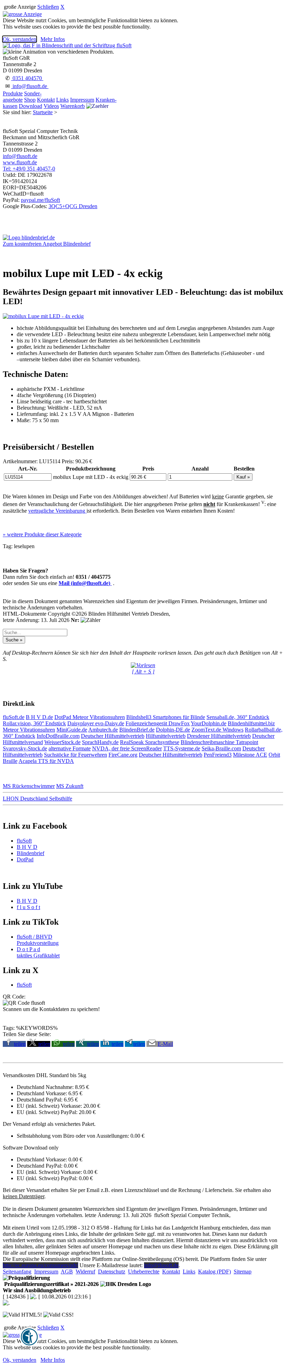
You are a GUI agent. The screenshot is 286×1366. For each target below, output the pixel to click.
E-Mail (165, 1044)
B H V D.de (39, 717)
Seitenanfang (17, 1271)
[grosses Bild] (43, 316)
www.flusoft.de (20, 162)
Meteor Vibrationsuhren (99, 717)
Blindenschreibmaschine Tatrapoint (219, 742)
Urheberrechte (143, 1271)
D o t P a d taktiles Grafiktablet (38, 952)
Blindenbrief (30, 853)
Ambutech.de (103, 730)
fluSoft (24, 841)
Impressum (82, 100)
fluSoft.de (13, 717)
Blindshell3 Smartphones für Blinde (165, 717)
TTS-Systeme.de (181, 748)
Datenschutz (111, 1271)
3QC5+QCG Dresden (72, 206)
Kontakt (46, 100)
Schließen (48, 7)
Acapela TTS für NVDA (46, 761)
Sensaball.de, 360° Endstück (237, 717)
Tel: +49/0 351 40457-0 (29, 169)
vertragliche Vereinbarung (57, 511)
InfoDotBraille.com (58, 736)
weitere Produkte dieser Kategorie (42, 534)
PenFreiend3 (218, 755)
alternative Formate (69, 748)
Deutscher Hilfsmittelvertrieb (112, 736)
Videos (51, 106)
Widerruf (85, 1271)
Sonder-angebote (22, 96)
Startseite (43, 112)
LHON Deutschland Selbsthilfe (37, 799)
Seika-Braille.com (221, 748)
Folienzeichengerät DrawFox (158, 723)
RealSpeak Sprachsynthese (149, 742)
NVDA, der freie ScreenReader (127, 748)
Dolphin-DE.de (173, 730)
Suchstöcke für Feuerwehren (75, 755)
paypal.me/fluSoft (40, 200)
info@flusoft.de (29, 86)
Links (62, 100)
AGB (67, 1271)
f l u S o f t (28, 907)
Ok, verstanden (19, 39)
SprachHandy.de (100, 742)
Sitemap (242, 1271)
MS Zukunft (69, 786)
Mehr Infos (52, 39)
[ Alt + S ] (143, 671)
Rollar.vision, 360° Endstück (34, 723)
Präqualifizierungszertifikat (51, 1284)
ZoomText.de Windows (217, 730)
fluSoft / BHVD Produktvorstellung (38, 940)
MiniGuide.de (72, 730)
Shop (30, 100)
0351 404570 (27, 78)
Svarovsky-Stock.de (25, 748)
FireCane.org (122, 755)
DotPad (63, 717)
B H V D (27, 847)
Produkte (13, 93)
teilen (20, 1044)
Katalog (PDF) (214, 1271)
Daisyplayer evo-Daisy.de (95, 723)
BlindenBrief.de (137, 730)
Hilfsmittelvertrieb (166, 736)
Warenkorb (72, 106)
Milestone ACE (250, 755)
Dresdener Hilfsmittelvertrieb (219, 736)
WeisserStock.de (62, 742)
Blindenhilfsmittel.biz (251, 723)
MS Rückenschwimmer (29, 786)
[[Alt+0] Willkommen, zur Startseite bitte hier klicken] (67, 45)
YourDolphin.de (208, 723)
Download (30, 106)
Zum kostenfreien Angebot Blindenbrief (47, 244)
